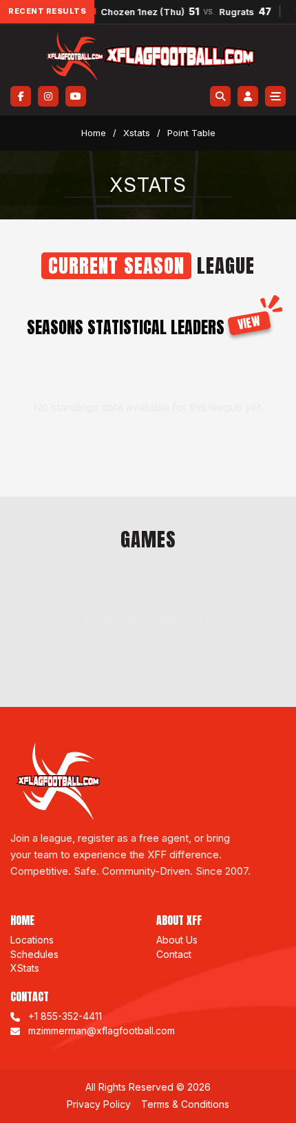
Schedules (34, 954)
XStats (24, 968)
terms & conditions (185, 1104)
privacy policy (99, 1104)
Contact (173, 954)
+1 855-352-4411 (65, 1016)
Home (93, 132)
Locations (32, 940)
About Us (177, 940)
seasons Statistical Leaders (144, 327)
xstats (136, 132)
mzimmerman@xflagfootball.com (101, 1030)
